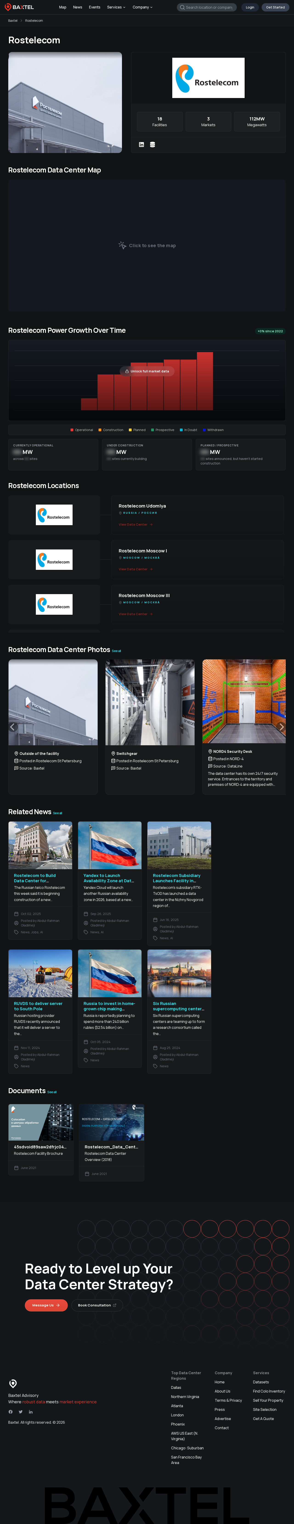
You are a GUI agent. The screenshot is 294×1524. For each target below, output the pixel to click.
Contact (222, 1427)
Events (94, 7)
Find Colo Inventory (269, 1391)
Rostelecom (34, 21)
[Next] (281, 727)
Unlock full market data (150, 371)
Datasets (261, 1382)
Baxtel (12, 21)
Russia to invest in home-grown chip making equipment (109, 1009)
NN (17, 452)
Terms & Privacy (228, 1400)
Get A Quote (263, 1418)
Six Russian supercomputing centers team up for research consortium (178, 1011)
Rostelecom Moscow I (143, 551)
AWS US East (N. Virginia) (184, 1436)
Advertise (223, 1418)
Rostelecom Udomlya (142, 506)
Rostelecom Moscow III (144, 595)
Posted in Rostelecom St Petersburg (51, 760)
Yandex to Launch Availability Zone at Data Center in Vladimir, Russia (110, 881)
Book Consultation (94, 1305)
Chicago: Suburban (187, 1447)
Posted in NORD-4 (228, 758)
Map (62, 7)
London (177, 1414)
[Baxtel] (19, 7)
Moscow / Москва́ (141, 557)
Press (220, 1409)
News (77, 7)
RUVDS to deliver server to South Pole (38, 1006)
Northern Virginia (185, 1396)
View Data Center (133, 524)
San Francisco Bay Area (186, 1460)
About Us (222, 1391)
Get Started (275, 7)
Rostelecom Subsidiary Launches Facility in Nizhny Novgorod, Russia (178, 881)
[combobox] (206, 7)
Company (141, 7)
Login (250, 7)
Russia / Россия (140, 512)
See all (116, 651)
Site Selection (265, 1409)
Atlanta (177, 1405)
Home (220, 1382)
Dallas (176, 1387)
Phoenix (178, 1424)
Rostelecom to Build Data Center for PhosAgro (35, 881)
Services (114, 7)
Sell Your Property (268, 1400)
